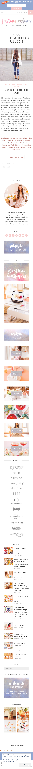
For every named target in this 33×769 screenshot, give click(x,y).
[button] (16, 5)
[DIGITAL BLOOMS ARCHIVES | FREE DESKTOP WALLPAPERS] (23, 726)
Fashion (13, 84)
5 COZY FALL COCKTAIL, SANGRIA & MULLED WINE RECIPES (21, 551)
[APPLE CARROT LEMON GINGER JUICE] (23, 713)
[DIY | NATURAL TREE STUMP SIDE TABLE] (10, 713)
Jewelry (19, 84)
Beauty (7, 84)
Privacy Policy (11, 761)
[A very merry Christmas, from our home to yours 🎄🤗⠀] (11, 750)
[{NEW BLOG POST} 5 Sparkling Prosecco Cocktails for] (4, 750)
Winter (16, 86)
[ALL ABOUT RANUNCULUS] (10, 726)
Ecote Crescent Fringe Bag (11, 140)
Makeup (25, 84)
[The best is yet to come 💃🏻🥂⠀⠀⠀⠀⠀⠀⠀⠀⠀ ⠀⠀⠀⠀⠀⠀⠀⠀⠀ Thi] (0, 750)
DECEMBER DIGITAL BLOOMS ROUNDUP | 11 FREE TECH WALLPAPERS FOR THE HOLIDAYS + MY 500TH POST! (20, 612)
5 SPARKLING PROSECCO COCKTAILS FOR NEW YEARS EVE (21, 599)
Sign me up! (16, 8)
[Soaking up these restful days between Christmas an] (7, 750)
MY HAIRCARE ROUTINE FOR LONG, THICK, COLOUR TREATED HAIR (21, 575)
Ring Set (17, 145)
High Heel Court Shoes (16, 143)
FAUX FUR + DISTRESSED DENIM (16, 91)
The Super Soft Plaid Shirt (24, 138)
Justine (13, 164)
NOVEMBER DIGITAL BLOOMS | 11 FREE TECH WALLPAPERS (20, 646)
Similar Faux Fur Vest (8, 138)
